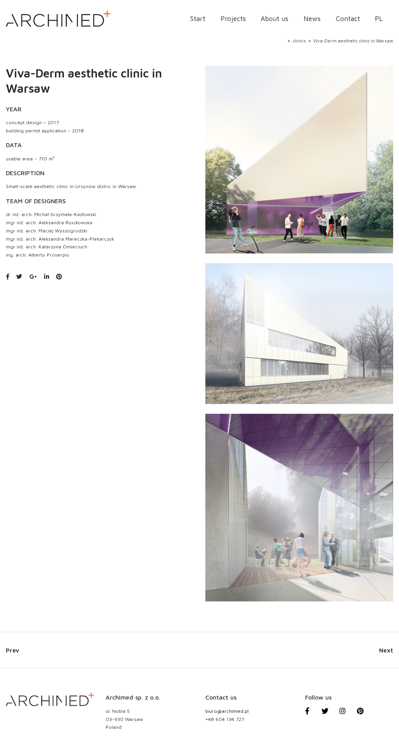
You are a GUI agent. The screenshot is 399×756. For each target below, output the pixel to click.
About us (274, 18)
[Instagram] (347, 715)
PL (379, 18)
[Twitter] (329, 715)
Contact (348, 18)
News (312, 18)
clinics (299, 40)
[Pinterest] (365, 715)
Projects (233, 18)
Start (197, 18)
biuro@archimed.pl (227, 711)
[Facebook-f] (311, 715)
